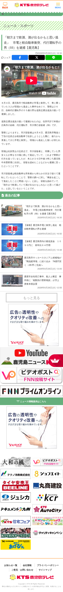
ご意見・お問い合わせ (22, 569)
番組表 (5, 7)
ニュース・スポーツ (17, 13)
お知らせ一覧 (10, 565)
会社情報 (27, 565)
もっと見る (31, 297)
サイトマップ (45, 569)
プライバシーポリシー (48, 565)
